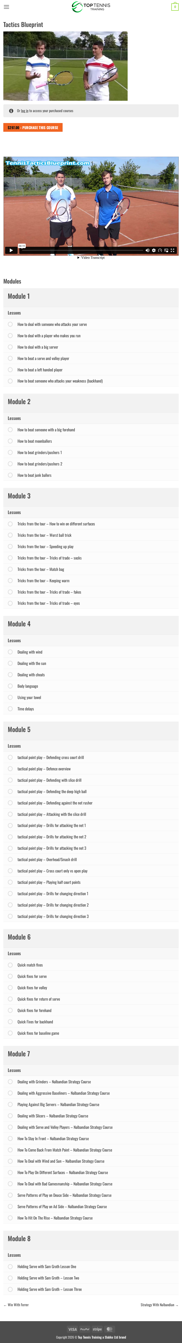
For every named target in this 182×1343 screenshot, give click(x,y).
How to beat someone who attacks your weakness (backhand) (60, 381)
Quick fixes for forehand (34, 1010)
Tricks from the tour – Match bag (41, 569)
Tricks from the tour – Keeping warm (43, 580)
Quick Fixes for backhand (35, 1021)
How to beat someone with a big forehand (46, 429)
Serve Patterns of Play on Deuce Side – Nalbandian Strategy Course (64, 1195)
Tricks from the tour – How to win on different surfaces (56, 524)
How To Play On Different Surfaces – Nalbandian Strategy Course (63, 1172)
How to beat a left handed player (40, 369)
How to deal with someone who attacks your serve (52, 324)
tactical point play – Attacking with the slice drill (52, 814)
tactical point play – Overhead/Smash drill (47, 859)
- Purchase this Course (33, 127)
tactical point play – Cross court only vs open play (52, 871)
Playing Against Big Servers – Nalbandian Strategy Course (58, 1104)
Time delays (26, 709)
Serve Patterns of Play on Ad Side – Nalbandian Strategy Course (62, 1206)
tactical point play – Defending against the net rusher (55, 803)
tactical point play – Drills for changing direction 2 (53, 905)
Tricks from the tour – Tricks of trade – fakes (49, 592)
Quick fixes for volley (32, 987)
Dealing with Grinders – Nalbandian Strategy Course (54, 1081)
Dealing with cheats (31, 674)
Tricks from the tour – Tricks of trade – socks (50, 558)
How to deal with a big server (38, 347)
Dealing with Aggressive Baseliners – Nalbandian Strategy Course (64, 1093)
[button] (6, 7)
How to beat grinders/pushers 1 (40, 452)
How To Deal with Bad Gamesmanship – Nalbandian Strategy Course (65, 1184)
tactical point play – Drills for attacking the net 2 (52, 836)
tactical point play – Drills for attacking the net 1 (52, 825)
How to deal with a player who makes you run (49, 335)
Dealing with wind (30, 652)
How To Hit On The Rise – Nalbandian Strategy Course (55, 1218)
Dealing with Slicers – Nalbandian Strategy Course (53, 1116)
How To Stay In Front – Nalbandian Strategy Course (53, 1138)
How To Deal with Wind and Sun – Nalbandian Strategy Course (61, 1161)
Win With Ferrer (18, 1304)
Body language (28, 686)
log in (24, 110)
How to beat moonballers (35, 441)
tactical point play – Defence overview (44, 768)
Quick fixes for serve (32, 976)
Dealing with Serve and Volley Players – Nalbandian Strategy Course (65, 1127)
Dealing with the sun (32, 663)
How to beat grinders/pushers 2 (40, 464)
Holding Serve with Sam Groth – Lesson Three (50, 1289)
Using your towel (29, 697)
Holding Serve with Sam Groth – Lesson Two (48, 1278)
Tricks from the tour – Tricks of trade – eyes (49, 603)
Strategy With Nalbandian (158, 1304)
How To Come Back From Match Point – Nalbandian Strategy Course (65, 1150)
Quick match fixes (30, 965)
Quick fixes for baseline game (38, 1033)
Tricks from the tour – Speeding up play (45, 546)
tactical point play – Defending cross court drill (51, 757)
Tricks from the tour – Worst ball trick (44, 535)
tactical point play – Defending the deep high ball (52, 791)
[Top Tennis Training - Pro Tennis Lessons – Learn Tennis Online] (91, 7)
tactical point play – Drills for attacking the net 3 (52, 848)
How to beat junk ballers (34, 475)
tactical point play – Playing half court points (49, 882)
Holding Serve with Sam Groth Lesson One (47, 1266)
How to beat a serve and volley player (43, 358)
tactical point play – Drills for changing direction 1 (53, 893)
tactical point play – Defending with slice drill (49, 780)
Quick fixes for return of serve (39, 999)
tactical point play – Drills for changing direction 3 (53, 916)
